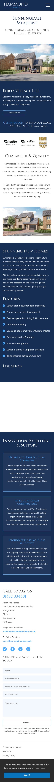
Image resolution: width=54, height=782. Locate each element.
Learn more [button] (40, 768)
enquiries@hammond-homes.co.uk (19, 631)
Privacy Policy (9, 755)
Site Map (7, 751)
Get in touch (13, 123)
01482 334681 (14, 596)
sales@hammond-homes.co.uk (17, 641)
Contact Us (14, 113)
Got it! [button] (27, 775)
